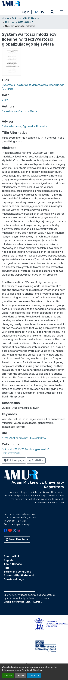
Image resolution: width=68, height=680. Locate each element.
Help (6, 567)
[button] (11, 3)
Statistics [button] (37, 460)
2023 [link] (5, 100)
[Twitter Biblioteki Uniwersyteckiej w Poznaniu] (14, 530)
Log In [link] (25, 11)
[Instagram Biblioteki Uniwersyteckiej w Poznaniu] (19, 530)
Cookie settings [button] (14, 579)
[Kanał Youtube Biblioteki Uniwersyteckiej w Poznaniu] (10, 530)
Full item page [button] (15, 460)
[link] (34, 87)
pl (42, 12)
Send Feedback (18, 539)
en (36, 12)
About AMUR (11, 556)
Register (9, 560)
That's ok (8, 675)
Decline (20, 675)
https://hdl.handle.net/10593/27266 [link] (24, 438)
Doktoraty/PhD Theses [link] (25, 18)
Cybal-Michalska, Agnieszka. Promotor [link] (24, 126)
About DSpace (13, 564)
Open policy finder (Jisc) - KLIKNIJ (23, 601)
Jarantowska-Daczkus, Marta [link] (19, 111)
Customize (34, 675)
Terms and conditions (17, 571)
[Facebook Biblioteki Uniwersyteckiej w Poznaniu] (5, 530)
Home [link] (5, 18)
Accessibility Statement (19, 575)
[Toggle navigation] (61, 12)
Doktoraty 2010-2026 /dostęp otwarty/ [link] (21, 22)
